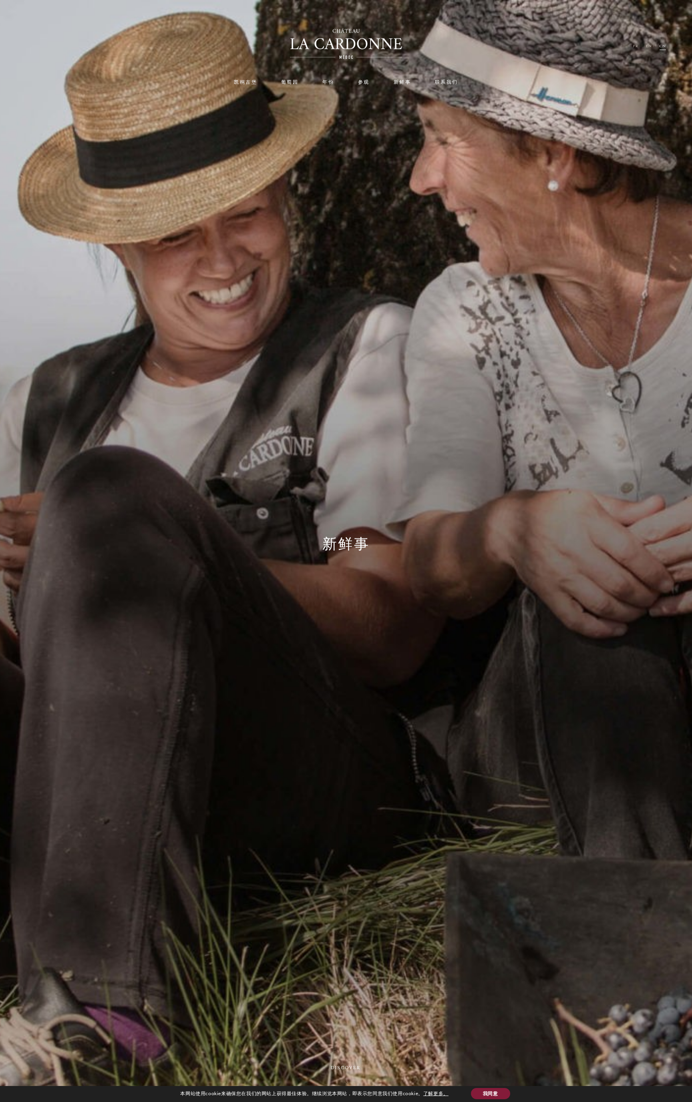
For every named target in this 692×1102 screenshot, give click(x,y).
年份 (328, 82)
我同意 (490, 1093)
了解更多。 (436, 1093)
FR (635, 46)
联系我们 (446, 82)
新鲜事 (402, 82)
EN (649, 46)
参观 (364, 82)
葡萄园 (289, 82)
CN (663, 46)
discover (345, 1068)
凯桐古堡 (245, 82)
